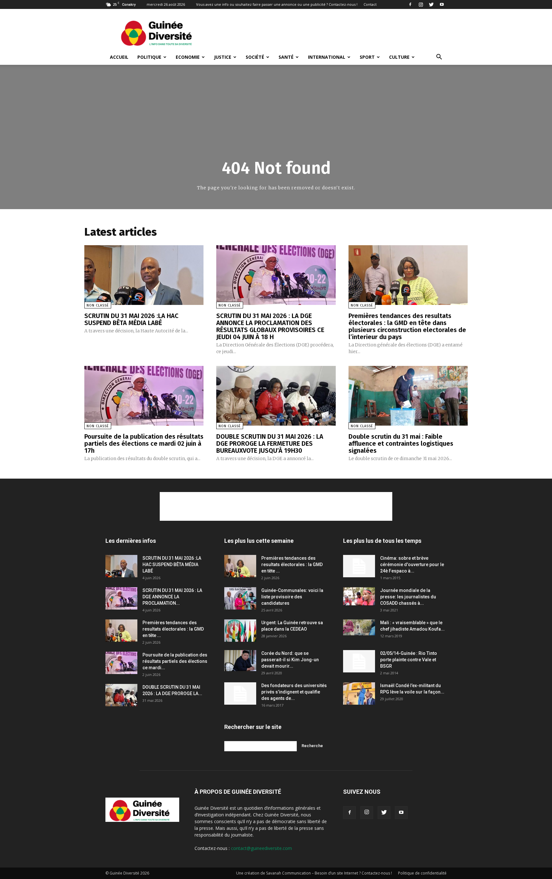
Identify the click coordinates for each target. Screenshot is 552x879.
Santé (286, 57)
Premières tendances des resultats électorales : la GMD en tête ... (173, 629)
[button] (439, 58)
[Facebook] (410, 4)
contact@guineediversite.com (261, 848)
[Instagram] (420, 4)
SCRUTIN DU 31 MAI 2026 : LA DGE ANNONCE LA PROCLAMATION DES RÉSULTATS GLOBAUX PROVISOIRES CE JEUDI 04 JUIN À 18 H (270, 326)
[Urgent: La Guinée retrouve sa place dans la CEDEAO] (240, 630)
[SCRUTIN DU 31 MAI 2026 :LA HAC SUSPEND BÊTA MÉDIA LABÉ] (143, 275)
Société (255, 57)
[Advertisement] (330, 32)
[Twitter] (431, 4)
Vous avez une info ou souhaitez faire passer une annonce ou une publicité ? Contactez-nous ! (276, 4)
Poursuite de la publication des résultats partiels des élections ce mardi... (174, 661)
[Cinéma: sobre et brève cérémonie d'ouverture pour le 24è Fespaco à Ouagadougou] (359, 566)
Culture (399, 57)
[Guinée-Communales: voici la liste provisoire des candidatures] (240, 598)
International (326, 57)
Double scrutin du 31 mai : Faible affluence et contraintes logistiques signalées (401, 443)
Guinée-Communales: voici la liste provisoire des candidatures (292, 597)
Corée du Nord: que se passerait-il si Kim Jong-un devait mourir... (290, 660)
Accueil (119, 57)
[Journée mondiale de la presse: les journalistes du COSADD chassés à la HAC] (359, 596)
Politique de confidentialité (422, 873)
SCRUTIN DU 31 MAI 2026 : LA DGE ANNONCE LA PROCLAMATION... (172, 597)
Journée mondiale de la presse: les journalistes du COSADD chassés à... (408, 597)
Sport (367, 57)
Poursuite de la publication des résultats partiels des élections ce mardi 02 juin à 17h (143, 443)
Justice (222, 57)
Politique (149, 57)
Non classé (98, 305)
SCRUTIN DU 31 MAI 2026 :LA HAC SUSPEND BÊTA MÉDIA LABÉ (131, 319)
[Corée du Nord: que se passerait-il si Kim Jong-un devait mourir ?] (240, 660)
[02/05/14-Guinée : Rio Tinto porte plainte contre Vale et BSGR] (359, 661)
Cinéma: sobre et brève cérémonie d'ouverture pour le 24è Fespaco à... (412, 564)
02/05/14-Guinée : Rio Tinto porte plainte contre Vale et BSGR (408, 660)
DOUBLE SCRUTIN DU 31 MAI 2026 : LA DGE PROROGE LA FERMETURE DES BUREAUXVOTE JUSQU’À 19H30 (269, 443)
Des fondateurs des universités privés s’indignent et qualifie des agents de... (294, 692)
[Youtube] (442, 4)
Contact (370, 4)
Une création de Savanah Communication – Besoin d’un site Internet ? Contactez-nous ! (314, 873)
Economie (188, 57)
